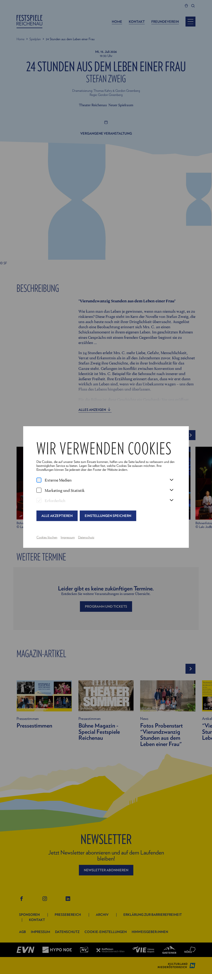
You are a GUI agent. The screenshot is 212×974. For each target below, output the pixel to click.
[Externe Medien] (38, 480)
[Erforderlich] (38, 500)
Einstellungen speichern (108, 516)
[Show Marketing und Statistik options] (171, 490)
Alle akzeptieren (57, 516)
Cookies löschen (46, 537)
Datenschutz (86, 537)
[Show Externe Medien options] (171, 480)
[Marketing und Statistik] (38, 490)
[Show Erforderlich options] (171, 500)
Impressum (68, 537)
